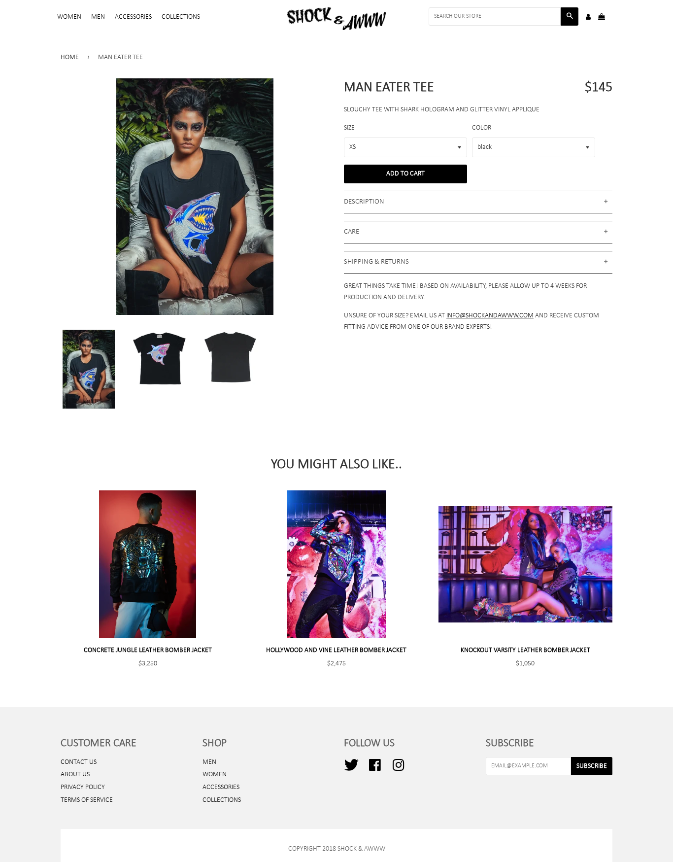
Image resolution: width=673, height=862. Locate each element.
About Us (75, 774)
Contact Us (79, 762)
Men (98, 17)
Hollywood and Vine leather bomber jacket (336, 650)
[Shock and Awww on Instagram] (398, 769)
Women (69, 17)
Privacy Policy (83, 787)
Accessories (133, 17)
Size (349, 128)
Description (364, 202)
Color (481, 128)
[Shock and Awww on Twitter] (351, 769)
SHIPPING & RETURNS (376, 262)
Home (70, 57)
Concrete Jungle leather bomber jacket (148, 650)
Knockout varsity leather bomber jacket (525, 650)
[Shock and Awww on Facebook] (375, 769)
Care (351, 232)
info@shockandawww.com (490, 315)
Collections (181, 17)
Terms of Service (87, 800)
